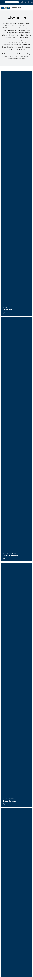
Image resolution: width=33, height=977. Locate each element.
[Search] (18, 2)
